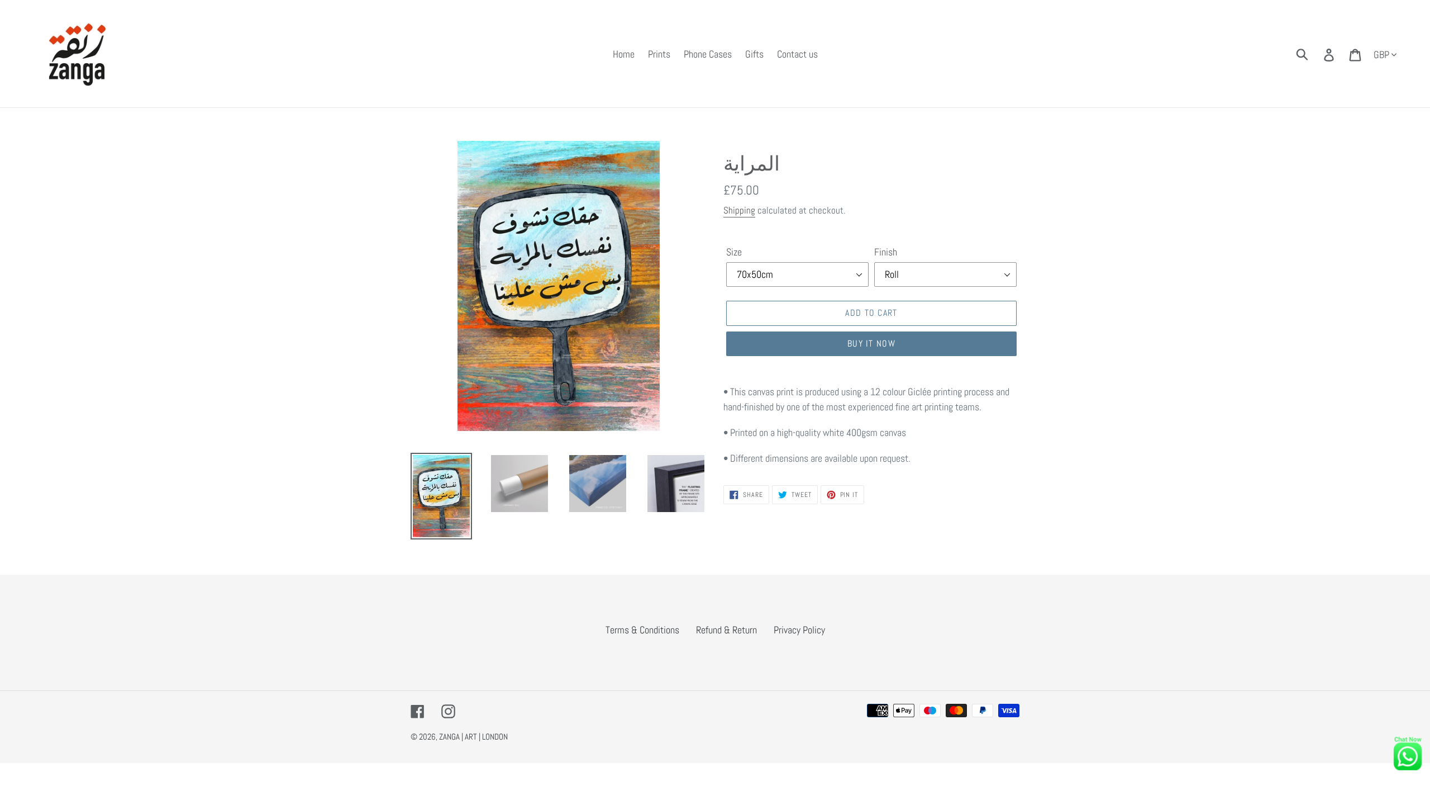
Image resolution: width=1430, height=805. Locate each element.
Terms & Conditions (642, 629)
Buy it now (871, 343)
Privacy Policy (799, 629)
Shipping (739, 210)
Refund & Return (726, 629)
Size (734, 251)
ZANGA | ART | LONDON (473, 736)
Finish (885, 251)
